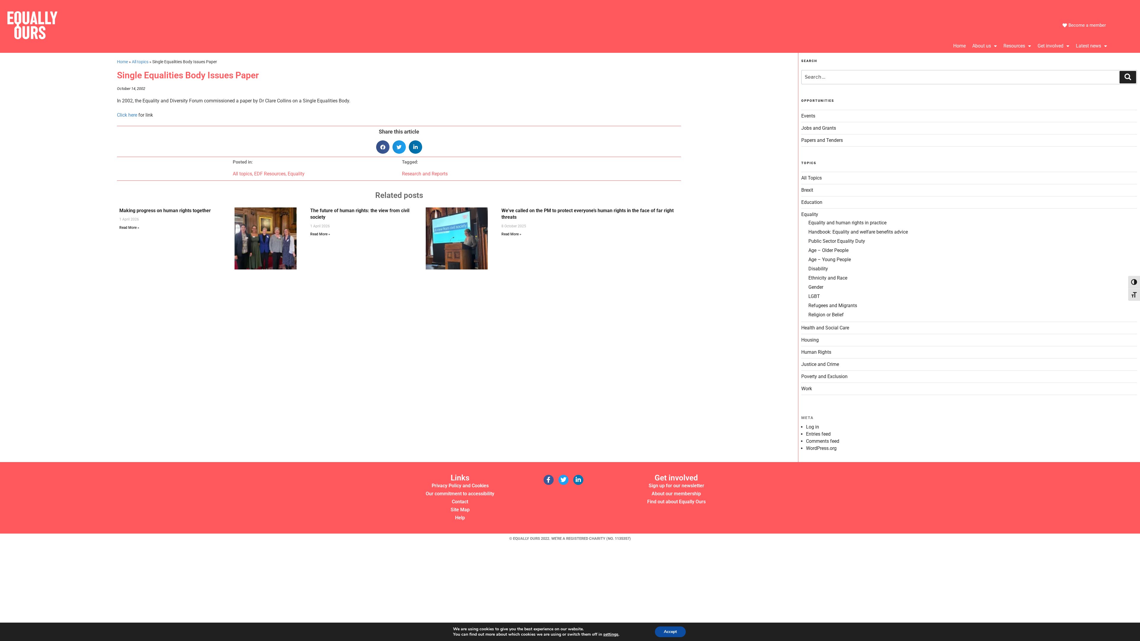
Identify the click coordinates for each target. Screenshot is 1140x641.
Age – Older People (828, 250)
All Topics (811, 178)
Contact (460, 501)
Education (811, 202)
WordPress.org (821, 448)
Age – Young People (829, 259)
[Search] (1128, 77)
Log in (812, 427)
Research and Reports (425, 174)
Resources (1014, 46)
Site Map (460, 510)
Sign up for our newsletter (676, 485)
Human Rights (816, 352)
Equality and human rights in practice (847, 223)
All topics (140, 61)
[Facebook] (549, 480)
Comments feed (822, 441)
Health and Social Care (825, 328)
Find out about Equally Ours (676, 501)
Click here (127, 115)
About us (981, 46)
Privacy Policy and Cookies (460, 485)
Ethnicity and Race (827, 278)
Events (808, 116)
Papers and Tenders (822, 140)
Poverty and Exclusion (824, 376)
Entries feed (818, 434)
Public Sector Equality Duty (836, 241)
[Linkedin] (578, 480)
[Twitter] (563, 480)
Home (959, 46)
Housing (810, 340)
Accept (670, 631)
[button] (383, 147)
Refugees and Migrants (832, 305)
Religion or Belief (826, 315)
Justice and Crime (820, 364)
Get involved (1050, 46)
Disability (818, 269)
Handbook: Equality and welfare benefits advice (858, 232)
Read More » (129, 228)
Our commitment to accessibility (460, 493)
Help (460, 518)
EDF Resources (270, 174)
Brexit (807, 190)
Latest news (1088, 46)
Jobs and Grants (818, 128)
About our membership (676, 493)
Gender (815, 287)
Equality (296, 174)
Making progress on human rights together (165, 210)
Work (806, 388)
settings (610, 634)
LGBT (814, 296)
